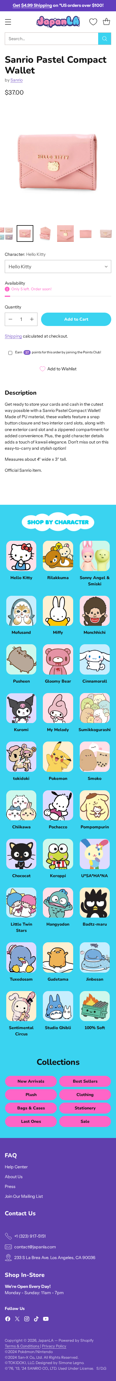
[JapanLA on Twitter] (17, 1319)
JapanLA (46, 1340)
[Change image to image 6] (106, 233)
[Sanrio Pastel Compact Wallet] (58, 162)
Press (10, 1186)
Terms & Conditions (22, 1346)
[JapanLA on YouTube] (45, 1319)
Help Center (16, 1167)
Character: (25, 254)
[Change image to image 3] (45, 233)
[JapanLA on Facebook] (7, 1319)
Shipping (13, 336)
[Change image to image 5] (85, 233)
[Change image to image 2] (25, 233)
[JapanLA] (58, 21)
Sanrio (16, 80)
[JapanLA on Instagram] (26, 1319)
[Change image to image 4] (65, 233)
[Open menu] (8, 22)
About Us (14, 1176)
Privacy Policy (54, 1346)
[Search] (104, 38)
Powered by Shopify (76, 1340)
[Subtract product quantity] (10, 319)
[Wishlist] (93, 22)
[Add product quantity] (31, 319)
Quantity (13, 307)
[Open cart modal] (106, 22)
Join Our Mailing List (24, 1196)
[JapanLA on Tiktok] (36, 1319)
